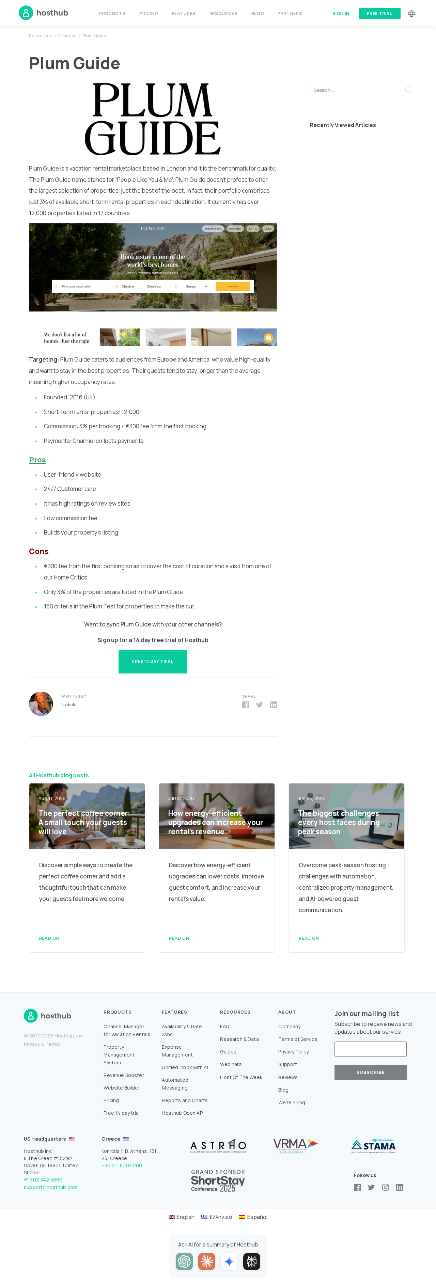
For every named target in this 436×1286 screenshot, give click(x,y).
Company (289, 1026)
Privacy (32, 1044)
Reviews (288, 1077)
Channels (67, 35)
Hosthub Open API (183, 1113)
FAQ (224, 1026)
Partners (290, 13)
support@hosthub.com (50, 1187)
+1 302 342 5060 (43, 1179)
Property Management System (119, 1055)
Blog (257, 13)
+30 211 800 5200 (122, 1165)
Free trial (379, 13)
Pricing (148, 13)
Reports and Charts (185, 1100)
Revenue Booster (124, 1075)
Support (287, 1064)
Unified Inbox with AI (185, 1067)
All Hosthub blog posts (59, 775)
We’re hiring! (292, 1102)
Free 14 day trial (122, 1113)
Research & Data (239, 1039)
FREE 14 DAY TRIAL (153, 661)
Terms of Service (297, 1039)
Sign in (340, 13)
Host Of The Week (241, 1077)
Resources (40, 35)
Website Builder (122, 1087)
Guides (228, 1051)
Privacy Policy (293, 1051)
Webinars (231, 1064)
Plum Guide (94, 35)
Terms (52, 1044)
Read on (49, 938)
